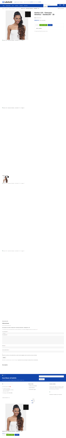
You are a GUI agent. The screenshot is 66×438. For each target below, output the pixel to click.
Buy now (17, 434)
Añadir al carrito (10, 434)
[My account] (63, 2)
